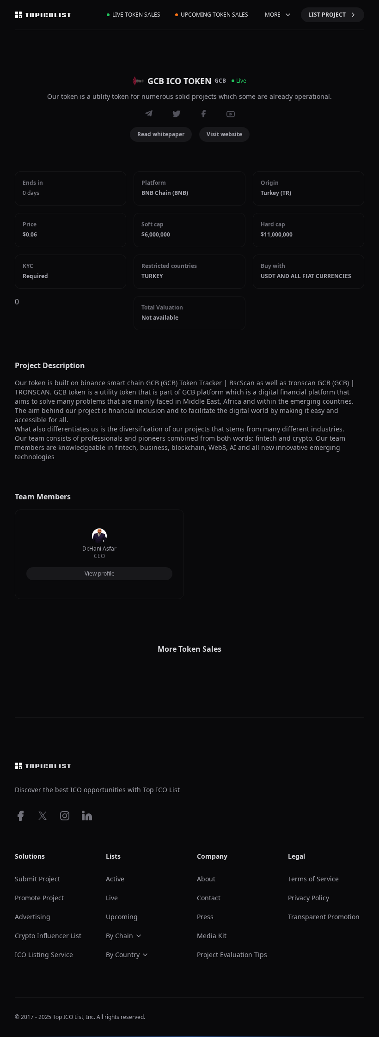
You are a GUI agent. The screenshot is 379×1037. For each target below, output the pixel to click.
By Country (123, 954)
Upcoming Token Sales (214, 14)
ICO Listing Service (44, 954)
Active (115, 878)
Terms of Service (313, 878)
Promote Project (39, 897)
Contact (208, 897)
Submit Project (37, 878)
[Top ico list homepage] (43, 14)
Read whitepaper (160, 134)
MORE (273, 14)
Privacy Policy (308, 897)
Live (112, 897)
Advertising (32, 916)
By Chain (119, 935)
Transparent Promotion (324, 916)
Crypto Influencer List (48, 935)
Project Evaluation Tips (232, 954)
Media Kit (211, 935)
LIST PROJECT (327, 14)
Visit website (224, 134)
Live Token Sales (136, 14)
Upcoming (122, 916)
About (206, 878)
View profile (100, 573)
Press (205, 916)
